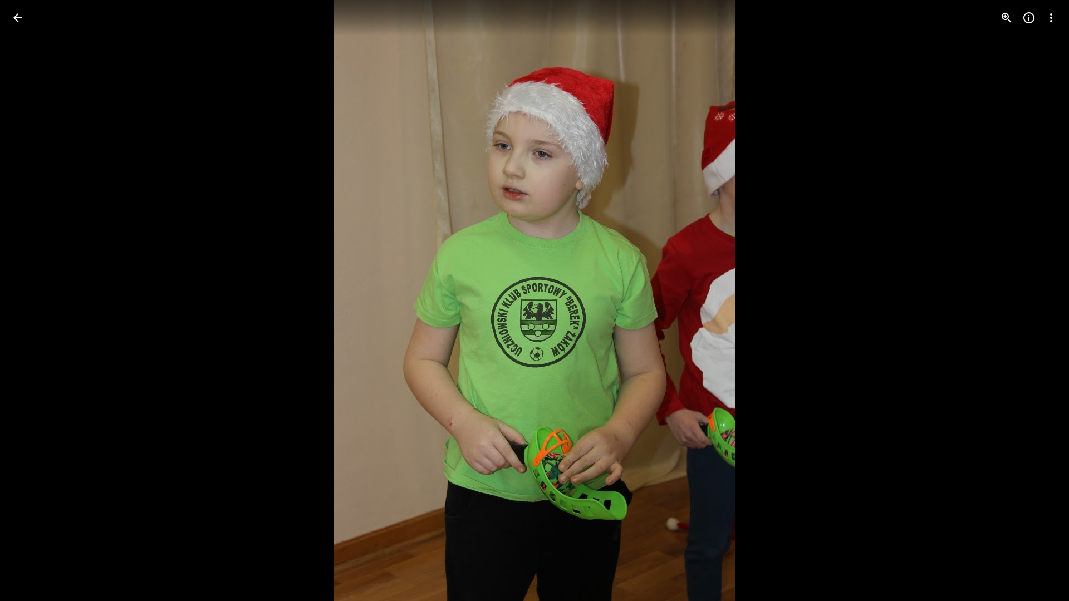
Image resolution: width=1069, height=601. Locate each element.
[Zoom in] (1007, 18)
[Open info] (1029, 18)
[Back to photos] (17, 17)
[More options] (1051, 18)
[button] (31, 300)
